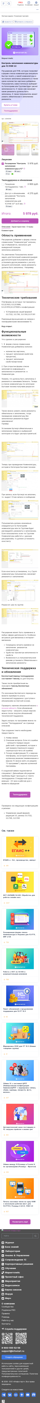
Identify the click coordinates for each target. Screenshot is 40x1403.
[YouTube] (27, 1395)
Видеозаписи (12, 1285)
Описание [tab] (6, 227)
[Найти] (35, 1235)
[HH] (16, 1395)
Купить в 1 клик (10, 105)
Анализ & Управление (17, 1255)
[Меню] (3, 3)
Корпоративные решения (19, 1264)
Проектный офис (14, 1277)
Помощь (5, 1317)
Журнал (9, 1242)
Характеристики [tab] (18, 227)
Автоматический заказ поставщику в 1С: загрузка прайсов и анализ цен (19, 1128)
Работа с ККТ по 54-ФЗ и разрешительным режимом (15, 973)
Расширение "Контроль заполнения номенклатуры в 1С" (15, 168)
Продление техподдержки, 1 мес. (14, 186)
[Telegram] (4, 1395)
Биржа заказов (13, 1289)
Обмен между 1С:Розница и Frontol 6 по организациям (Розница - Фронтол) (19, 1165)
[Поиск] (9, 3)
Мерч (8, 1298)
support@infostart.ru (13, 1351)
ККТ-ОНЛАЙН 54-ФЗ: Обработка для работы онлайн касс (19, 896)
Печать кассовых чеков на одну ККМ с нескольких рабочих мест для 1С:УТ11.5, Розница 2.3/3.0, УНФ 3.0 (19, 1204)
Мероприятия (12, 1281)
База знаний (12, 1247)
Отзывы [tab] (29, 227)
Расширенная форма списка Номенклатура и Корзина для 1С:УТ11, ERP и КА (19, 934)
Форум (9, 1294)
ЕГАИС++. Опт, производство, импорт (19, 860)
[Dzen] (22, 1395)
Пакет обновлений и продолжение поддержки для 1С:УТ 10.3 (18, 1010)
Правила (6, 1313)
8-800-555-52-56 (11, 1348)
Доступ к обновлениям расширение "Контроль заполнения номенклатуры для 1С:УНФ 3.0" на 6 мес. (15, 199)
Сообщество (8, 1307)
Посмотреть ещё (20, 1222)
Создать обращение (14, 1357)
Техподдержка (11, 111)
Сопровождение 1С (15, 1259)
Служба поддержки (16, 1329)
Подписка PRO (8, 1310)
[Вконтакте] (10, 1395)
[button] (34, 149)
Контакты (6, 1324)
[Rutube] (33, 1395)
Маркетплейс (7, 58)
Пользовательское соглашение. (15, 1374)
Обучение (10, 1268)
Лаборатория (12, 1251)
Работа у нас (8, 1320)
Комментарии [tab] (7, 230)
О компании (8, 1303)
